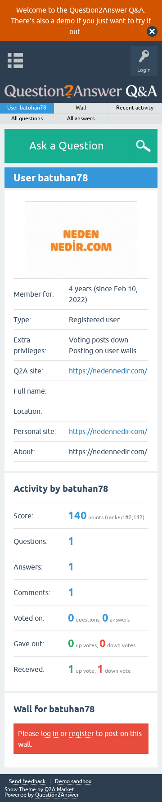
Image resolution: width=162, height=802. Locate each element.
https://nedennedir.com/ (108, 371)
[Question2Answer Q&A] (80, 87)
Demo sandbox (73, 781)
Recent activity (134, 108)
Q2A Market (59, 789)
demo (65, 21)
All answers (80, 118)
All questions (27, 118)
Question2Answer (57, 795)
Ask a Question (66, 146)
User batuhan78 (26, 108)
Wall (81, 108)
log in (49, 733)
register (81, 733)
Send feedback (27, 781)
